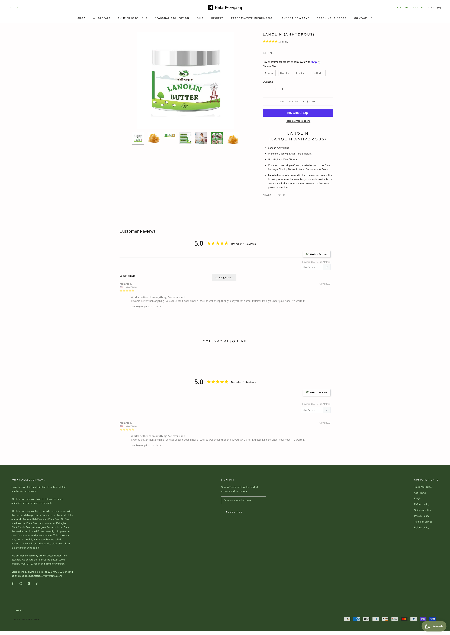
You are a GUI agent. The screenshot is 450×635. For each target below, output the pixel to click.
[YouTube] (29, 583)
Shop (82, 18)
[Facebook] (275, 195)
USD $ (12, 8)
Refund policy (421, 504)
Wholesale (102, 18)
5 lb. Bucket (317, 73)
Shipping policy (422, 510)
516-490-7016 (56, 571)
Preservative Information (253, 18)
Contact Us (363, 18)
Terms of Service (423, 521)
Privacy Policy (421, 516)
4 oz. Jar (269, 73)
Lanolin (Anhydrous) (141, 306)
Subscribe (234, 511)
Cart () (435, 7)
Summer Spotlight (132, 18)
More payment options (298, 121)
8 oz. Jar (284, 73)
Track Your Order (332, 18)
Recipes (217, 18)
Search (418, 8)
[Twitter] (279, 195)
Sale (200, 18)
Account (403, 8)
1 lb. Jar (300, 73)
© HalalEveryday (26, 619)
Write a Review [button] (318, 254)
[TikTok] (37, 583)
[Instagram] (21, 583)
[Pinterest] (284, 195)
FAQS (417, 498)
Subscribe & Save (296, 18)
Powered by (316, 261)
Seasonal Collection (172, 18)
